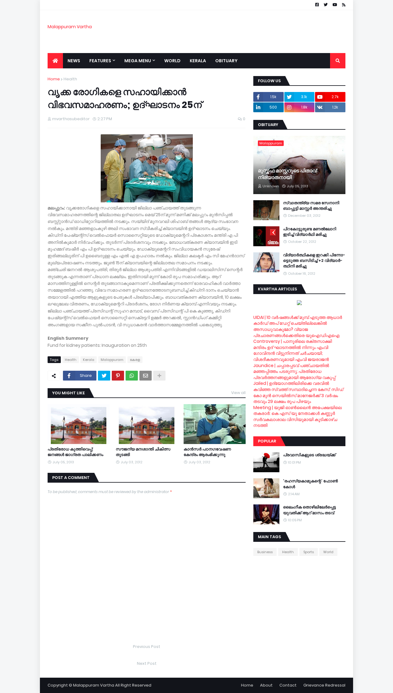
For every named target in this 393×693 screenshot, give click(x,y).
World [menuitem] (172, 61)
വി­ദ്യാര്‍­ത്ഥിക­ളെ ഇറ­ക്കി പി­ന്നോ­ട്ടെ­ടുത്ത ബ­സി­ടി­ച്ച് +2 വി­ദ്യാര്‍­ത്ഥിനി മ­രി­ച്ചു (314, 260)
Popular (267, 441)
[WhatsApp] (132, 376)
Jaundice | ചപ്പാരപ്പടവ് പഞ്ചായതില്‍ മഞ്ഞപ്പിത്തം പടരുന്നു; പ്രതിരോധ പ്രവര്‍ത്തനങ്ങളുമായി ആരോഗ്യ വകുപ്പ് (294, 371)
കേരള (135, 359)
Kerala (88, 359)
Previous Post (146, 646)
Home (54, 79)
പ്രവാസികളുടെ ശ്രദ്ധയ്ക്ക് (309, 455)
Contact (288, 685)
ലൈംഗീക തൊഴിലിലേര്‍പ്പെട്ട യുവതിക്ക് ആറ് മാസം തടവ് (309, 509)
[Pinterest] (118, 376)
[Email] (145, 376)
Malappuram (112, 359)
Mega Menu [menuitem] (137, 61)
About (266, 685)
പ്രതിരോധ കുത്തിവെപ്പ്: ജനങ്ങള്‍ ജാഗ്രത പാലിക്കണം (75, 452)
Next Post (147, 663)
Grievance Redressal (324, 685)
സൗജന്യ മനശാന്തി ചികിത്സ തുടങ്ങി (143, 452)
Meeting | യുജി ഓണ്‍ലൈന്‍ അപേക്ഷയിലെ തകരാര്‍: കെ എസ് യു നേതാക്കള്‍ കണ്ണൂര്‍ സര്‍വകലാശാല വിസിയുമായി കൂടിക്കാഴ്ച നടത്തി (297, 416)
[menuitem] (55, 60)
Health (70, 79)
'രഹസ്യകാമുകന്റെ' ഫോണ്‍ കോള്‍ (310, 483)
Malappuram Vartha (70, 27)
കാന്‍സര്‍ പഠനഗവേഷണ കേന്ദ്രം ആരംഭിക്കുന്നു (207, 452)
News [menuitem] (74, 61)
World (328, 551)
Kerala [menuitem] (198, 61)
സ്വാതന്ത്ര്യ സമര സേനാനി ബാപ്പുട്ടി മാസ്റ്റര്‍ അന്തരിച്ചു (311, 205)
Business (265, 551)
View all (238, 392)
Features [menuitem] (100, 61)
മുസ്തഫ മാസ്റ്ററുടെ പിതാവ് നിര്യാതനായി (287, 174)
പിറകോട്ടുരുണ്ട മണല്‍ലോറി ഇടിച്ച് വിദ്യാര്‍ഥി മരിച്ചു (309, 231)
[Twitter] (104, 376)
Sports (308, 551)
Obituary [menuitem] (226, 61)
